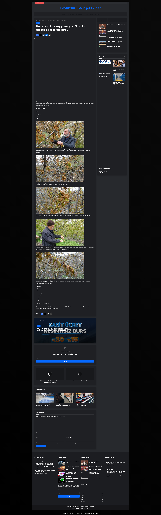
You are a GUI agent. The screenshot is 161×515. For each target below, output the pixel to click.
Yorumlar (121, 20)
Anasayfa (63, 14)
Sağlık (80, 14)
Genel (43, 20)
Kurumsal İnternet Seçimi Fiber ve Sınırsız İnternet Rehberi (118, 69)
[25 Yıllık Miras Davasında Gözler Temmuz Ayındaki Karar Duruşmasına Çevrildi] (105, 120)
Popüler (102, 20)
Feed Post (92, 506)
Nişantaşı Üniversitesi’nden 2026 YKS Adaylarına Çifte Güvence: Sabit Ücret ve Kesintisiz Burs (52, 330)
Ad (37, 432)
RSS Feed (74, 506)
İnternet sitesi (69, 437)
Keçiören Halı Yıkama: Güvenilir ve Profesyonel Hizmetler (83, 404)
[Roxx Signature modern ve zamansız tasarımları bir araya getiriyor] (65, 398)
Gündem (84, 491)
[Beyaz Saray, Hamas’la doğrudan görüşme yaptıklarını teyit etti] (102, 43)
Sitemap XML (69, 506)
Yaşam (91, 14)
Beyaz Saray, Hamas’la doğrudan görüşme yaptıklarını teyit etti (114, 42)
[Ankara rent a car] (105, 62)
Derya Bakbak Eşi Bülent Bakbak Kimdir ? (94, 461)
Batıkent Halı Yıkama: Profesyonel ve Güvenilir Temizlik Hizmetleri (44, 404)
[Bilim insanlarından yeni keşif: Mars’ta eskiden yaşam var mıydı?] (61, 468)
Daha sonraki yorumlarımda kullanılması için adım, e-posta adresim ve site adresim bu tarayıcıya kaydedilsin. (59, 443)
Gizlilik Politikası (75, 513)
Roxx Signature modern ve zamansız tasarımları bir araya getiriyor (64, 404)
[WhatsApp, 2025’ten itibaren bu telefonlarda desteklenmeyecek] (61, 480)
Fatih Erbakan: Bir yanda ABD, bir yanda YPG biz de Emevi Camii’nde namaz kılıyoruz (115, 32)
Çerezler (80, 513)
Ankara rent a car (103, 65)
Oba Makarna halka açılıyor (113, 46)
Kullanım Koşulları (89, 513)
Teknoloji (85, 14)
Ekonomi (74, 14)
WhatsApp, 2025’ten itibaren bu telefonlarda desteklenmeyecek (72, 480)
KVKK (84, 513)
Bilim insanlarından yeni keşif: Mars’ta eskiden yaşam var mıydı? (72, 468)
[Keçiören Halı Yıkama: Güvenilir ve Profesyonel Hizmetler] (85, 398)
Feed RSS (82, 506)
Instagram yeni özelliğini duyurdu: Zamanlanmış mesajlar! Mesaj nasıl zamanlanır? (71, 474)
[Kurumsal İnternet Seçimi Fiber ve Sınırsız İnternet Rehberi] (119, 63)
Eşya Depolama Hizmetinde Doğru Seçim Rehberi (118, 84)
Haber (69, 14)
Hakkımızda (65, 513)
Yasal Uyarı (95, 513)
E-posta (38, 437)
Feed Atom (87, 506)
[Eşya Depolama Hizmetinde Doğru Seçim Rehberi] (119, 77)
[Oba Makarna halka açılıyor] (102, 48)
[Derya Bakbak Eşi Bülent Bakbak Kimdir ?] (102, 26)
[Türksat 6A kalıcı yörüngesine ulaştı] (61, 462)
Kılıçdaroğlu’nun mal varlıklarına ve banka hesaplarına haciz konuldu (115, 36)
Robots (78, 506)
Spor (83, 497)
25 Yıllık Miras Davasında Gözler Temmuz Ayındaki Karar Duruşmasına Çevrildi (104, 170)
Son (112, 20)
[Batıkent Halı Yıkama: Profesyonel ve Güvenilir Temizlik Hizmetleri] (45, 398)
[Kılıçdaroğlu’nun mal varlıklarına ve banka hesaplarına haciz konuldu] (102, 37)
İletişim (97, 14)
